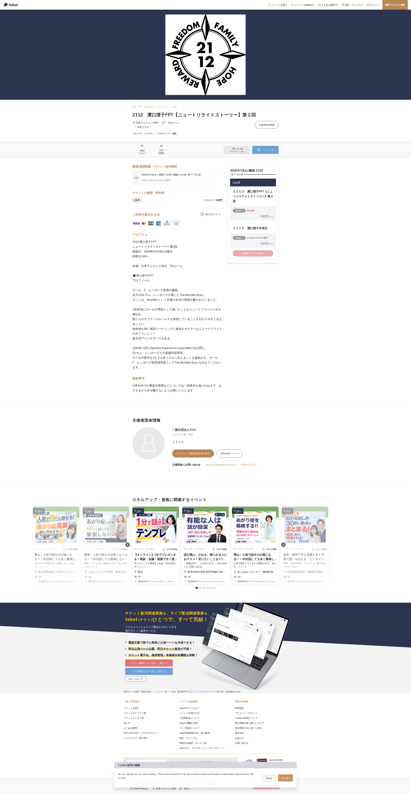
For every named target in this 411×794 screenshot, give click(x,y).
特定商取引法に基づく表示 (248, 728)
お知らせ (239, 738)
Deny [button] (269, 778)
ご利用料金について (189, 718)
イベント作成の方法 (189, 713)
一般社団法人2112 (184, 429)
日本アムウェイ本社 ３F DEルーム (175, 788)
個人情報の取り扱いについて (249, 723)
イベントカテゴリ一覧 (135, 713)
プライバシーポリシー (246, 713)
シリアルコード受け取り (136, 738)
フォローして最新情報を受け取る (193, 453)
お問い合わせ (241, 743)
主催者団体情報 (267, 124)
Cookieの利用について (246, 718)
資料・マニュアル (188, 738)
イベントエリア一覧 (134, 718)
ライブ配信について (189, 728)
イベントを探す (131, 708)
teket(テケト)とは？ (189, 708)
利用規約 (239, 708)
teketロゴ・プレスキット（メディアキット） (202, 748)
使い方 (127, 723)
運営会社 (239, 733)
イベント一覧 (161, 691)
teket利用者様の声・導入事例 (194, 733)
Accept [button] (285, 778)
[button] (197, 588)
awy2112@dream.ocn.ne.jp (220, 464)
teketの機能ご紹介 (188, 723)
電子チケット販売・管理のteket (137, 691)
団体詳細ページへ (230, 453)
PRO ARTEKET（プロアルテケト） (142, 733)
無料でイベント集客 (395, 4)
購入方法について (213, 214)
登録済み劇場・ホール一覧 (192, 743)
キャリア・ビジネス (142, 107)
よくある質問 (130, 728)
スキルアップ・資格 (167, 107)
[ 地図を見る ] (143, 127)
